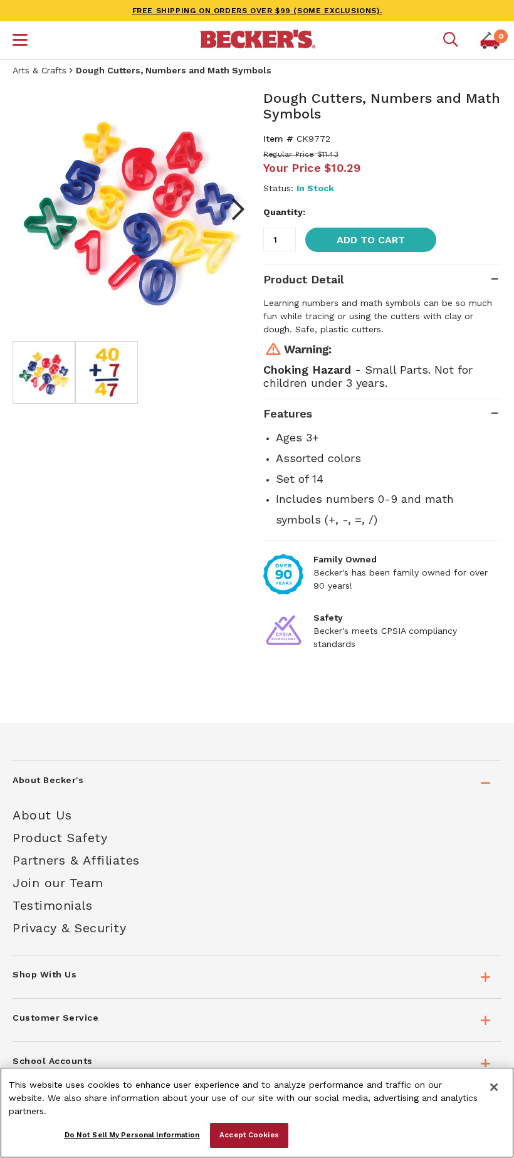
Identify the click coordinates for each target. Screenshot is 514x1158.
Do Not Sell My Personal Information (132, 1134)
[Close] (494, 1087)
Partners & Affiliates (76, 860)
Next (231, 209)
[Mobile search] (450, 40)
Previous (31, 209)
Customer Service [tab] (55, 1018)
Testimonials (52, 905)
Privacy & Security (69, 927)
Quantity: (284, 212)
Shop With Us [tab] (44, 974)
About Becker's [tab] (48, 780)
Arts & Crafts (39, 70)
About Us (42, 815)
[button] (20, 41)
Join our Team (58, 882)
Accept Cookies (249, 1134)
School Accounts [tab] (53, 1061)
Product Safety (60, 837)
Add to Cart (371, 240)
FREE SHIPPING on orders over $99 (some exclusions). (257, 10)
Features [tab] (287, 413)
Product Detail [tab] (303, 279)
